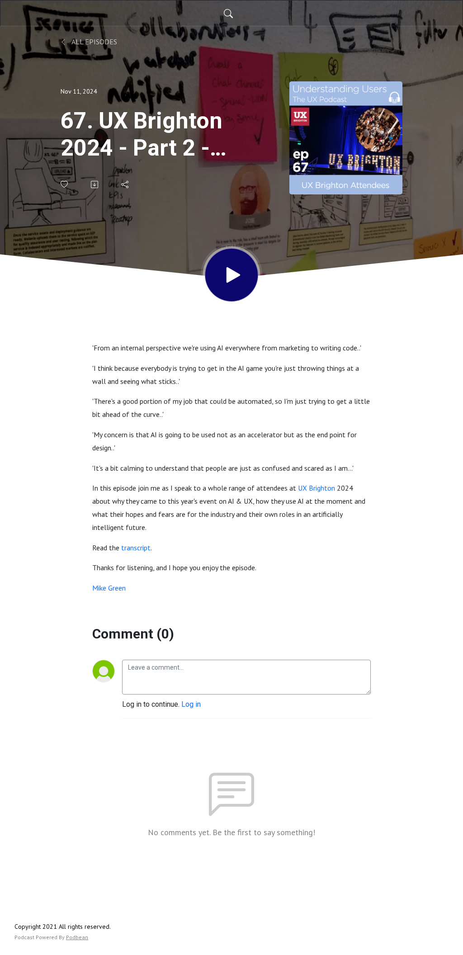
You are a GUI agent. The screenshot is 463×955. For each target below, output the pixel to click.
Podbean (77, 937)
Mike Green (109, 587)
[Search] (228, 13)
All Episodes (93, 41)
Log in (191, 704)
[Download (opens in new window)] (95, 184)
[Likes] (65, 184)
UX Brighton (316, 487)
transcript (136, 547)
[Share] (125, 184)
